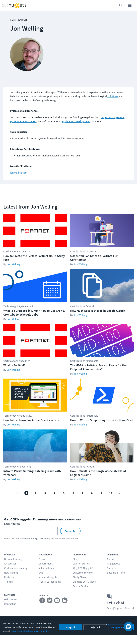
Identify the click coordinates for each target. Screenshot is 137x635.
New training (11, 572)
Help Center (10, 599)
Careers (111, 568)
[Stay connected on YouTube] (57, 601)
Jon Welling (13, 264)
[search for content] (121, 5)
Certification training (15, 568)
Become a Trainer (116, 572)
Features (9, 577)
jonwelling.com (18, 172)
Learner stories (81, 563)
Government (45, 563)
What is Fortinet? (14, 365)
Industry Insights (47, 577)
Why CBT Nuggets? (83, 568)
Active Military (46, 568)
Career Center (80, 586)
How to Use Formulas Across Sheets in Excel (31, 420)
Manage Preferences (121, 627)
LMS (40, 572)
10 (110, 493)
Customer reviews (83, 572)
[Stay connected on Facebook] (42, 601)
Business (43, 559)
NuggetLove (113, 563)
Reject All (95, 627)
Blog (75, 559)
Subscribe (70, 531)
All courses (10, 563)
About (110, 559)
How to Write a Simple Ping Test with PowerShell (101, 420)
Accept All (71, 627)
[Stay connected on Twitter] (49, 601)
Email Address (12, 523)
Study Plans (79, 577)
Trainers (9, 581)
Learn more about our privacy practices (30, 630)
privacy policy (43, 538)
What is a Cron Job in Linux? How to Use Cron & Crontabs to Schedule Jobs (34, 312)
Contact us (10, 604)
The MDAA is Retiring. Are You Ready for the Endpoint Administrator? (98, 367)
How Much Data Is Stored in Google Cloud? (97, 311)
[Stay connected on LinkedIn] (64, 601)
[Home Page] (11, 5)
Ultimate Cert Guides (84, 581)
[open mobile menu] (130, 5)
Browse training (13, 559)
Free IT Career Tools (49, 581)
